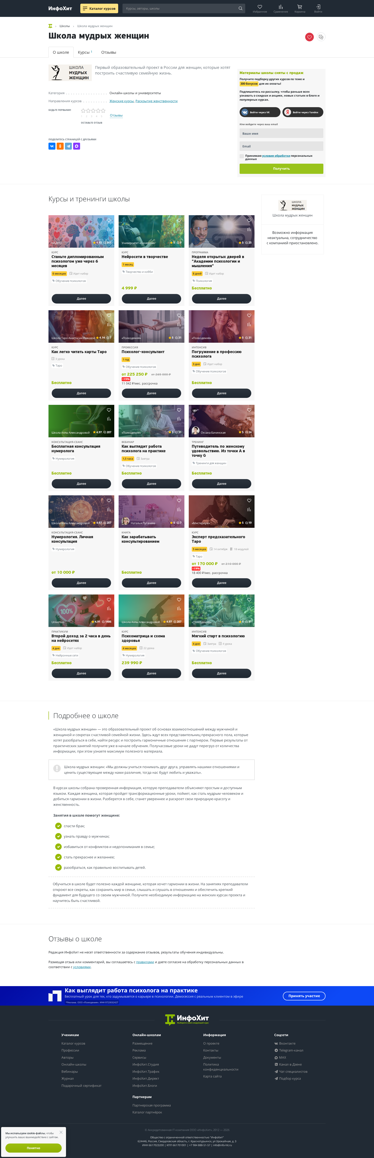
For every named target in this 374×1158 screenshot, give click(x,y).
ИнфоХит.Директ (145, 1078)
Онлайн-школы (73, 1064)
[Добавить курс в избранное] (109, 220)
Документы (212, 1057)
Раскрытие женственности (156, 101)
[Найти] (240, 8)
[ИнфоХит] (60, 8)
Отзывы (108, 52)
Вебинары (69, 1071)
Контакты (210, 1050)
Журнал (67, 1078)
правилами (145, 962)
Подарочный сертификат (81, 1085)
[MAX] (76, 146)
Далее (81, 298)
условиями (82, 967)
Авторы (67, 1057)
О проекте (211, 1043)
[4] (98, 110)
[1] (83, 110)
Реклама (139, 1050)
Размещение (142, 1043)
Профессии (70, 1050)
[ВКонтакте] (51, 146)
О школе (61, 52)
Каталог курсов (73, 1043)
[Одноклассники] (60, 146)
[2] (88, 110)
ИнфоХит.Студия (145, 1064)
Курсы (85, 52)
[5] (103, 110)
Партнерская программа (151, 1105)
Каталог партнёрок (147, 1112)
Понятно (33, 1148)
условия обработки (276, 156)
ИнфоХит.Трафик (146, 1071)
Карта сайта (212, 1076)
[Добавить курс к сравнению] (109, 229)
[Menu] (85, 8)
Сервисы (139, 1057)
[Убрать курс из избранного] (309, 37)
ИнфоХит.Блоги (144, 1085)
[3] (93, 110)
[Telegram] (68, 146)
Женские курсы (122, 101)
